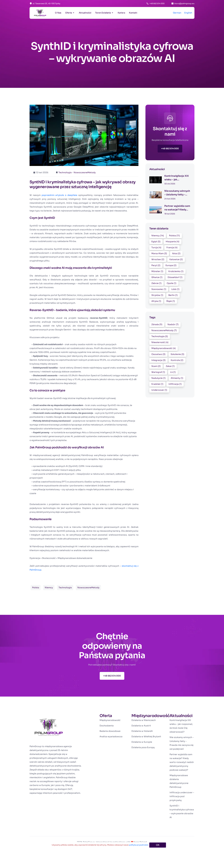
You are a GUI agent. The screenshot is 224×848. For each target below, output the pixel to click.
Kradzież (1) (157, 384)
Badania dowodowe (110, 731)
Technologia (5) (159, 336)
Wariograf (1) (158, 372)
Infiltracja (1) (175, 384)
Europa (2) (171, 265)
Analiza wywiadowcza (111, 736)
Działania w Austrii (141, 725)
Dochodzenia (107, 725)
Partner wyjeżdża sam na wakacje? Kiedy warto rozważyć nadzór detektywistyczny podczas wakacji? (182, 762)
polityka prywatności (138, 845)
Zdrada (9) (156, 324)
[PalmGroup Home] (49, 728)
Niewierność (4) (159, 342)
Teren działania (103, 12)
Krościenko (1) (175, 271)
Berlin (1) (173, 295)
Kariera (121, 12)
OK (157, 845)
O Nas (58, 12)
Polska (35, 587)
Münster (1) (157, 271)
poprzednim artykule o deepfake (59, 195)
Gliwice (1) (156, 277)
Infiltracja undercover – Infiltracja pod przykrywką (182, 796)
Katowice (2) (176, 259)
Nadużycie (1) (158, 378)
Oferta (68, 12)
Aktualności (85, 12)
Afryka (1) (156, 301)
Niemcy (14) (157, 235)
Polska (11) (174, 235)
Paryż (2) (155, 265)
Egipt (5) (155, 241)
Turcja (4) (156, 247)
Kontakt (133, 12)
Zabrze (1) (156, 283)
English (188, 12)
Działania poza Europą (143, 747)
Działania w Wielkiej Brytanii (146, 736)
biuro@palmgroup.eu (184, 3)
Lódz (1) (175, 289)
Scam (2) (156, 366)
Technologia (65, 172)
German (177, 12)
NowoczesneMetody (85, 172)
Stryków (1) (157, 295)
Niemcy (49, 587)
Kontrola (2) (177, 360)
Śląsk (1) (170, 301)
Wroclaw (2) (157, 259)
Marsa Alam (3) (159, 253)
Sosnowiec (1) (158, 289)
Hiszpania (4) (172, 241)
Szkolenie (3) (177, 354)
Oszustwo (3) (158, 354)
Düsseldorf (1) (175, 277)
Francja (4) (171, 247)
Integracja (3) (158, 360)
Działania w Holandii (142, 731)
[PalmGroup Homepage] (40, 12)
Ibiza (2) (176, 253)
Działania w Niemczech (143, 720)
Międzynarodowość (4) (163, 348)
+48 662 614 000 (156, 3)
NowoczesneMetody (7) (164, 330)
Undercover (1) (159, 390)
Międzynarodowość (110, 720)
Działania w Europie (141, 742)
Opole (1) (171, 283)
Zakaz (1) (170, 366)
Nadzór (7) (172, 324)
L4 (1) (173, 372)
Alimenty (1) (177, 378)
